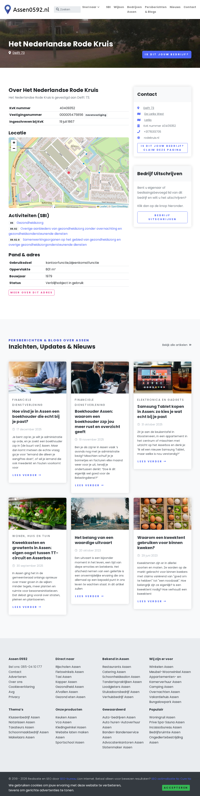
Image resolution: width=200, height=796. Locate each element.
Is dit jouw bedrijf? (167, 54)
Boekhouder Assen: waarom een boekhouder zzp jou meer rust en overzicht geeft (97, 421)
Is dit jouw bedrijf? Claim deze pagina (162, 147)
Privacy (14, 697)
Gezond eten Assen (70, 697)
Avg (11, 692)
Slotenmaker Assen (117, 747)
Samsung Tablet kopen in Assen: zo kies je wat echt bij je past (160, 411)
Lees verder (24, 475)
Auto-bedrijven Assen (119, 717)
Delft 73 (18, 53)
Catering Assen (114, 672)
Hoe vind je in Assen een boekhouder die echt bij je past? (36, 416)
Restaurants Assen (116, 667)
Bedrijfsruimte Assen (164, 732)
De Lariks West (154, 114)
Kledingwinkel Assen (70, 727)
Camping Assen (161, 686)
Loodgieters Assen (116, 686)
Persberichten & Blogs (156, 9)
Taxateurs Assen (21, 727)
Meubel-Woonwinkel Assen (170, 672)
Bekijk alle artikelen (175, 345)
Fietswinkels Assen (69, 672)
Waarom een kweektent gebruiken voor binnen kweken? (161, 542)
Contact (190, 7)
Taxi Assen (63, 677)
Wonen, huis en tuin (31, 536)
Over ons (15, 682)
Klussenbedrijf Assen (24, 717)
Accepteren (176, 787)
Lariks (148, 120)
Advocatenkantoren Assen (123, 742)
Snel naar (89, 7)
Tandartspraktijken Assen (122, 682)
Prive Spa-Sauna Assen (167, 722)
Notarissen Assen (22, 722)
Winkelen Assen (161, 667)
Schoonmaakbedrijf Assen (29, 732)
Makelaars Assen (22, 737)
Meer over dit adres (31, 292)
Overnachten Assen (164, 692)
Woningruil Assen (162, 717)
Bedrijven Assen (134, 9)
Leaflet (103, 206)
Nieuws (175, 7)
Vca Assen (63, 722)
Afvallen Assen (66, 692)
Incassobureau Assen (165, 727)
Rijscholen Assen (68, 667)
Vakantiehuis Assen (164, 697)
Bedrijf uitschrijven (162, 217)
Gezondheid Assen (69, 686)
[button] (69, 172)
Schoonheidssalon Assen (121, 677)
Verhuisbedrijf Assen (117, 697)
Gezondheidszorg (30, 222)
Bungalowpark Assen (165, 702)
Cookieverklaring (22, 686)
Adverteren (17, 677)
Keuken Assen (66, 717)
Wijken (119, 7)
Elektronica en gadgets (160, 400)
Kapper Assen (66, 682)
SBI (108, 7)
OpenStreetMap (119, 206)
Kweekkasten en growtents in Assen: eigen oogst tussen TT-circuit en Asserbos (35, 550)
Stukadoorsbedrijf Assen (120, 692)
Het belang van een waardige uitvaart (94, 540)
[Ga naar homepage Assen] (25, 9)
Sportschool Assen (69, 742)
